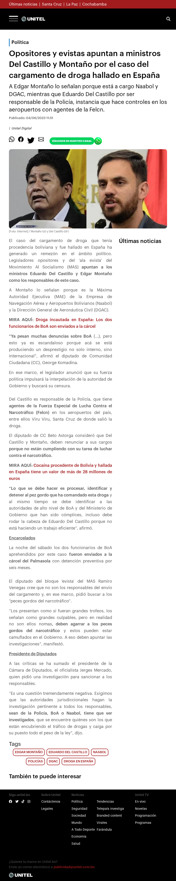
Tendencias (105, 801)
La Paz (72, 4)
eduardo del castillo (68, 752)
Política (77, 801)
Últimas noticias (23, 4)
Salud (76, 843)
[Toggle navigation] (14, 19)
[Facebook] (21, 139)
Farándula (104, 829)
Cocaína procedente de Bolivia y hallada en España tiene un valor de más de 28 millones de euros (60, 472)
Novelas (141, 808)
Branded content (109, 815)
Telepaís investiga (110, 808)
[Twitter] (31, 140)
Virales (102, 822)
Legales (47, 808)
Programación (145, 815)
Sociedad (79, 815)
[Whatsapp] (11, 139)
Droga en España (78, 761)
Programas (143, 822)
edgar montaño (29, 752)
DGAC (53, 761)
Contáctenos (50, 801)
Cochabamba (94, 4)
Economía (79, 836)
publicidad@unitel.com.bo (74, 867)
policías (35, 761)
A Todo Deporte (83, 829)
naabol (99, 752)
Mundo (77, 822)
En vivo (140, 801)
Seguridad (79, 808)
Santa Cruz (52, 4)
